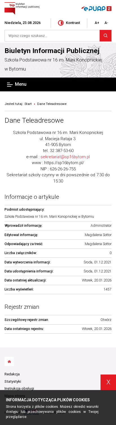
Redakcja (12, 374)
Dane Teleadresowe (34, 120)
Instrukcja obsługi (19, 388)
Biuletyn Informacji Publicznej (52, 51)
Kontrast (73, 23)
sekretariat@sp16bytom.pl (65, 156)
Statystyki (13, 381)
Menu (20, 84)
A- (106, 23)
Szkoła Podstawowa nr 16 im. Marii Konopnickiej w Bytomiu (53, 64)
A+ (97, 23)
